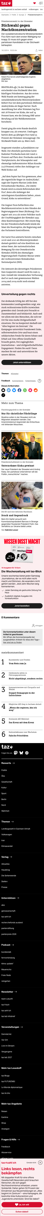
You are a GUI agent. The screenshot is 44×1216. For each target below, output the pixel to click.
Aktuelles (5, 864)
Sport (3, 793)
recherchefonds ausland (12, 922)
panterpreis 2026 (8, 934)
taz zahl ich (6, 917)
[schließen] (40, 1162)
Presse (4, 887)
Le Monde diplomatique (11, 1087)
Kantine (4, 1117)
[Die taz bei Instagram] (27, 754)
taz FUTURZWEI (8, 1081)
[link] (14, 10)
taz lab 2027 (6, 1057)
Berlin (3, 799)
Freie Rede (6, 975)
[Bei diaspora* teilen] (30, 390)
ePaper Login (7, 1158)
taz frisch (5, 1005)
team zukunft (7, 999)
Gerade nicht (31, 1163)
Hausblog (5, 870)
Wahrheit (5, 811)
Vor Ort (4, 1040)
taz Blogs (5, 1076)
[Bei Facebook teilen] (19, 390)
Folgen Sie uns (6, 753)
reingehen (5, 981)
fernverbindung (8, 958)
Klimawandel (7, 846)
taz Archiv (5, 1093)
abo (3, 905)
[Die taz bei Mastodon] (16, 754)
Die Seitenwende (8, 876)
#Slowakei (14, 374)
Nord (3, 805)
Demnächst (6, 1034)
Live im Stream (7, 1046)
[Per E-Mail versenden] (3, 390)
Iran (3, 840)
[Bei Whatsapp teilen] (25, 390)
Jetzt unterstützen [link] (22, 362)
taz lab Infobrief (8, 1016)
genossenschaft (8, 911)
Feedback (5, 1146)
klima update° (7, 964)
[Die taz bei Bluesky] (21, 754)
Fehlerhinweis (30, 381)
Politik (14, 15)
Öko (3, 776)
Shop (3, 1123)
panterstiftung (7, 928)
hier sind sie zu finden (12, 642)
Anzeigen (5, 1129)
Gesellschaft (6, 782)
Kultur (4, 787)
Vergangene (6, 1052)
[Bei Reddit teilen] (36, 390)
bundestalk (6, 952)
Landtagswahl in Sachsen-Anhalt (15, 829)
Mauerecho (6, 969)
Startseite (5, 15)
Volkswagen (6, 834)
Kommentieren (18, 381)
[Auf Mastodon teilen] (9, 390)
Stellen (4, 881)
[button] (41, 3)
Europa (21, 15)
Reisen (4, 1111)
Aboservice (6, 1152)
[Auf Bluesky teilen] (14, 390)
